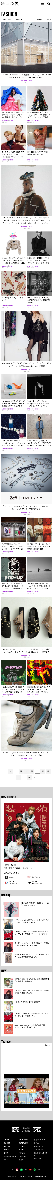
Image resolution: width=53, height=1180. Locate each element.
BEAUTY (21, 1150)
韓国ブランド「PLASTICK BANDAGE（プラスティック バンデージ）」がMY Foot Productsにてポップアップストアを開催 (13, 588)
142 (29, 777)
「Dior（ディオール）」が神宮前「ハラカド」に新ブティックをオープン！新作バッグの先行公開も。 (26, 76)
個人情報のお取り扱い (40, 1154)
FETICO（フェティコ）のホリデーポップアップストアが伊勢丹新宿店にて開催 (39, 546)
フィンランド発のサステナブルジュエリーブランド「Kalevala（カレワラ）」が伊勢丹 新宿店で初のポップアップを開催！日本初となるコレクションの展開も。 (13, 158)
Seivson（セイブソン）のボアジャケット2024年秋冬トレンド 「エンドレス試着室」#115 (13, 260)
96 (48, 771)
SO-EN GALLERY (23, 1143)
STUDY (6, 1153)
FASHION (24, 81)
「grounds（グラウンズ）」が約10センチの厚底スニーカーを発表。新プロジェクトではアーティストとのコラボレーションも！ (13, 406)
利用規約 (37, 1143)
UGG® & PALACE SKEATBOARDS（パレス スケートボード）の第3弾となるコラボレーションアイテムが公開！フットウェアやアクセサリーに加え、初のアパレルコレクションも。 (26, 221)
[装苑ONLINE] (7, 3)
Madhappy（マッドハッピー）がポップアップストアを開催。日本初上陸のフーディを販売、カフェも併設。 (13, 116)
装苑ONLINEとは (39, 1140)
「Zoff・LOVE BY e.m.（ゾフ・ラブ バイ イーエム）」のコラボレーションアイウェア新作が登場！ (26, 507)
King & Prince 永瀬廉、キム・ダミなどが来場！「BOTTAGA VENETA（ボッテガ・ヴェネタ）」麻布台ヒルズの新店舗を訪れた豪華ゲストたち (39, 445)
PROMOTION (22, 1156)
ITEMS (11, 266)
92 (26, 771)
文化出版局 (37, 1158)
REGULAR (6, 1150)
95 (43, 771)
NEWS (31, 81)
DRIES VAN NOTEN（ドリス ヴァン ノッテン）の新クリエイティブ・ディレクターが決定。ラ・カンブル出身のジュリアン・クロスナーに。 (38, 263)
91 (21, 771)
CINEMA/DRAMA (23, 1140)
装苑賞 (21, 1160)
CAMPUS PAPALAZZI (10, 1156)
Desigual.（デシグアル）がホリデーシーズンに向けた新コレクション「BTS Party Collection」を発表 (26, 364)
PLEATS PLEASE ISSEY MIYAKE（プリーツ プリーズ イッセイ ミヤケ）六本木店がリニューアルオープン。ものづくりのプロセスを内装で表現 (13, 549)
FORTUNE (22, 1153)
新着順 (39, 19)
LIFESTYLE (22, 1146)
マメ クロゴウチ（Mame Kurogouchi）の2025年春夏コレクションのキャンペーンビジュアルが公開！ (39, 404)
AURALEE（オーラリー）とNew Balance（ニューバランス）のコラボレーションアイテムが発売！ (26, 754)
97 (18, 777)
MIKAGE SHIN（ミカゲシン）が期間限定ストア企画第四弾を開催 (38, 300)
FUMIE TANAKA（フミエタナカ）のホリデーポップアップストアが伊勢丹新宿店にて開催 (13, 690)
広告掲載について (40, 1150)
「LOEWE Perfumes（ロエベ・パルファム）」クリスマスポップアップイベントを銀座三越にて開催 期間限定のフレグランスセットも (13, 445)
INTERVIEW (7, 1146)
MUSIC (6, 1160)
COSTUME (7, 1143)
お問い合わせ (38, 1146)
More (46, 1045)
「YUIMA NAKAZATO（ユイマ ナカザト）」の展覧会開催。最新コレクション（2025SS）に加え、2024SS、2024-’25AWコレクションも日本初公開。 (39, 588)
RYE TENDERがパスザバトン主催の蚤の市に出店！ (38, 153)
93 (32, 771)
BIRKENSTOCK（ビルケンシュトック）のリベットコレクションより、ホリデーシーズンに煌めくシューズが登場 (26, 650)
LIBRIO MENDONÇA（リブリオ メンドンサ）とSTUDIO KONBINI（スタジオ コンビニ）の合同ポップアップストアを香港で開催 (39, 692)
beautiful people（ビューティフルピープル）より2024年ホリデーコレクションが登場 (39, 114)
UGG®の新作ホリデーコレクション (13, 298)
